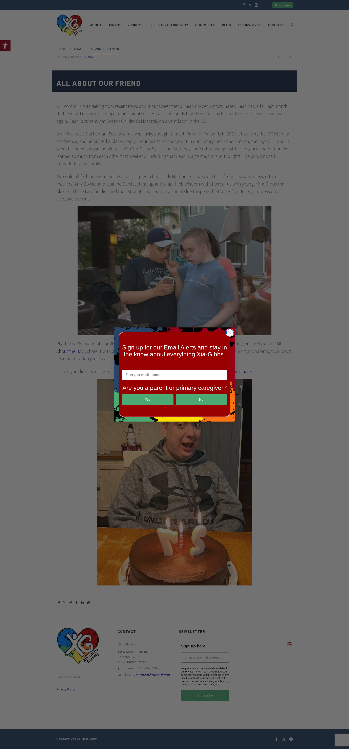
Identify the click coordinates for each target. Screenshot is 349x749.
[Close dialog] (229, 332)
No (201, 399)
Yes (147, 399)
